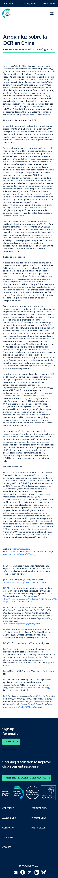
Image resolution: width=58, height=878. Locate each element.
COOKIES (6, 847)
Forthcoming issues (28, 3)
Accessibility (9, 818)
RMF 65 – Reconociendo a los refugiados (27, 49)
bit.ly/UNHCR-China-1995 (14, 602)
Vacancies (7, 838)
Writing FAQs (38, 828)
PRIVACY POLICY (39, 808)
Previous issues (49, 3)
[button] (53, 13)
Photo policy (38, 818)
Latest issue (8, 3)
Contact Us (8, 828)
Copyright (8, 808)
